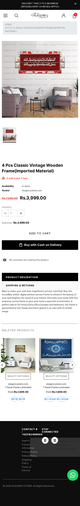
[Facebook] (45, 440)
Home (8, 24)
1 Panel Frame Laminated (18, 387)
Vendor (6, 190)
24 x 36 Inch (62, 399)
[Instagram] (54, 440)
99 (10, 259)
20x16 (14, 399)
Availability (8, 186)
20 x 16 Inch (49, 399)
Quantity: (7, 207)
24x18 (22, 399)
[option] (40, 80)
